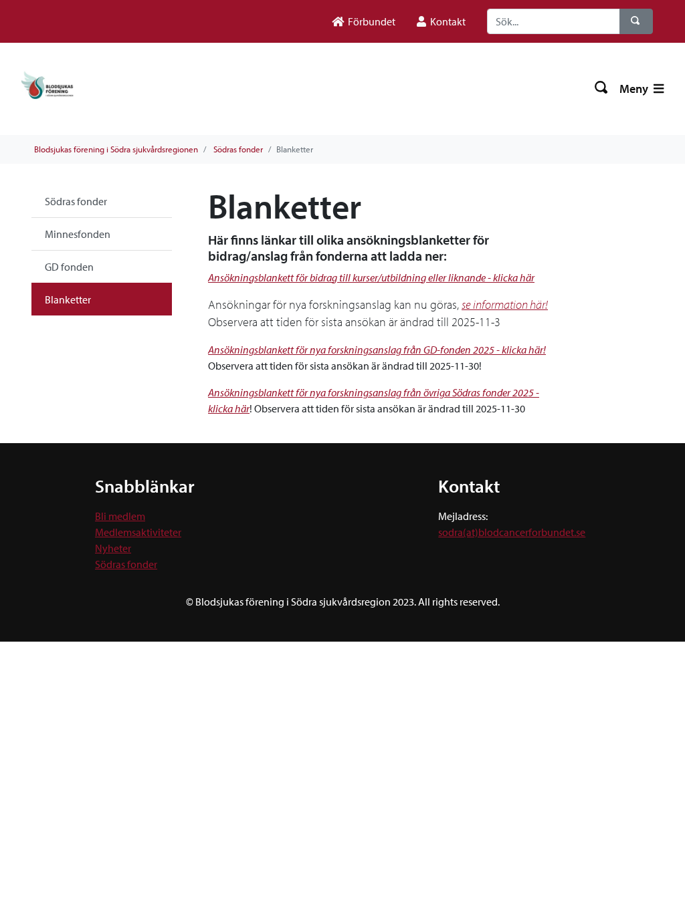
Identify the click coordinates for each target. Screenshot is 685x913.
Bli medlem (120, 516)
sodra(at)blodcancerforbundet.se (511, 532)
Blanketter (68, 299)
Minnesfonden (77, 234)
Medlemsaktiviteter (138, 532)
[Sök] (636, 21)
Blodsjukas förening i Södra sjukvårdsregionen (116, 149)
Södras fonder (238, 149)
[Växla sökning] (602, 89)
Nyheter (113, 548)
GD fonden (69, 266)
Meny (635, 88)
